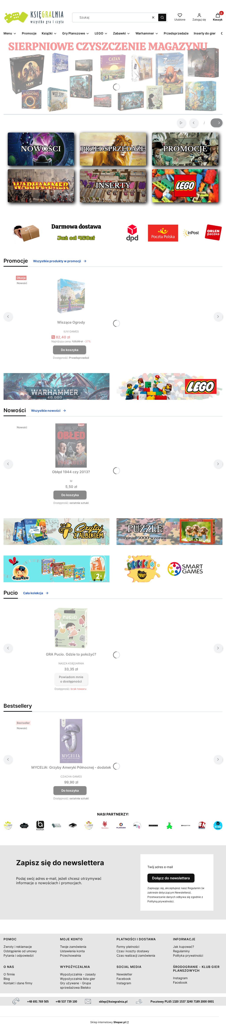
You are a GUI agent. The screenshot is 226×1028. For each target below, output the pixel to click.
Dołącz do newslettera (171, 878)
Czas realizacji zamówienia (136, 955)
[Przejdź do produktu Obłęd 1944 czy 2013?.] (71, 445)
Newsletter (124, 974)
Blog (7, 979)
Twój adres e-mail (160, 867)
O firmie (9, 974)
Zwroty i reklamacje (18, 946)
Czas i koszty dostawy (133, 951)
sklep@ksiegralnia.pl (113, 1001)
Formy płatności (128, 946)
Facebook (124, 979)
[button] (162, 17)
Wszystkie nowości (45, 410)
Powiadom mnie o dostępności (71, 679)
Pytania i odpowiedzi (19, 955)
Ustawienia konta (72, 951)
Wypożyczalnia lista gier (77, 979)
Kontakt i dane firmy (18, 983)
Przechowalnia (70, 955)
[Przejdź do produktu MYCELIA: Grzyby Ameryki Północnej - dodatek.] (71, 741)
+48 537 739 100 (66, 1001)
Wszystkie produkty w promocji (57, 261)
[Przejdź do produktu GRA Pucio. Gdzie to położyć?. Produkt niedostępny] (71, 628)
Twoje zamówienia (73, 946)
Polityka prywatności (188, 955)
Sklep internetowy (108, 1022)
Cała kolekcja (33, 593)
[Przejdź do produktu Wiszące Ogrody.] (71, 296)
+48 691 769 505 (38, 1001)
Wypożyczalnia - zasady (78, 974)
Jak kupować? (183, 946)
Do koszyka (69, 350)
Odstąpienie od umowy (20, 951)
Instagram (124, 983)
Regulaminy (181, 951)
